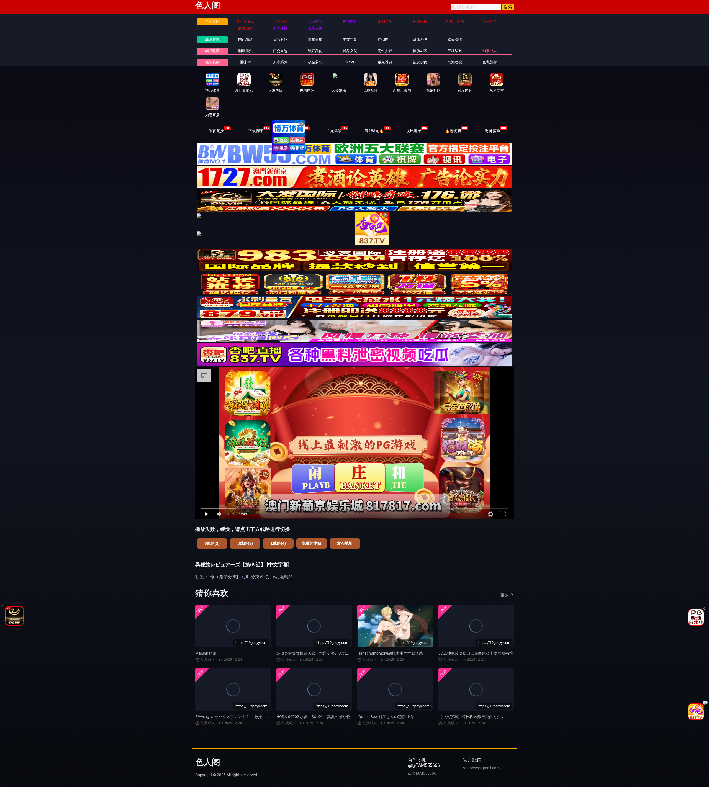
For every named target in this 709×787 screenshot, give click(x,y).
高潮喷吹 (455, 62)
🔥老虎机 (453, 130)
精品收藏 (212, 51)
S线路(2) (212, 543)
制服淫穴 (245, 51)
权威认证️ (295, 130)
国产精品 (245, 39)
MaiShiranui (205, 653)
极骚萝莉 (315, 62)
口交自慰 (280, 51)
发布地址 (345, 543)
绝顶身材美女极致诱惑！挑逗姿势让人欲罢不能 (317, 653)
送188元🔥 (374, 130)
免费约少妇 (311, 543)
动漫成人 (489, 51)
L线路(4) (278, 543)
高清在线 (212, 39)
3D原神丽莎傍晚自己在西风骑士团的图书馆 (475, 653)
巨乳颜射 (489, 62)
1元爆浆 (335, 130)
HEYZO (350, 62)
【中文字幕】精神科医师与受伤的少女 (471, 716)
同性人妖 (385, 51)
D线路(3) (245, 543)
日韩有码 (280, 39)
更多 (504, 595)
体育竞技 (216, 130)
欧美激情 (455, 39)
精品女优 (350, 51)
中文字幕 (350, 39)
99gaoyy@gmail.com (481, 768)
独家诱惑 (385, 62)
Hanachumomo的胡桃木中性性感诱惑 (390, 653)
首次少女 (420, 62)
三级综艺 (455, 51)
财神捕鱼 (492, 130)
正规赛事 (256, 130)
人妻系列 (280, 62)
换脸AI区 (420, 51)
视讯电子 (414, 130)
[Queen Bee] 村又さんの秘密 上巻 (385, 716)
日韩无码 (420, 39)
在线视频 (212, 62)
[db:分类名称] (256, 576)
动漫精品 (284, 576)
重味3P (245, 62)
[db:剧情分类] (225, 576)
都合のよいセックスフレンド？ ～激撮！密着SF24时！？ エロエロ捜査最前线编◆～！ (270, 716)
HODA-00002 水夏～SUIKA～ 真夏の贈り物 (313, 716)
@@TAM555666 (422, 773)
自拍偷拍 (315, 39)
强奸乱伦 (315, 51)
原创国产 (385, 39)
